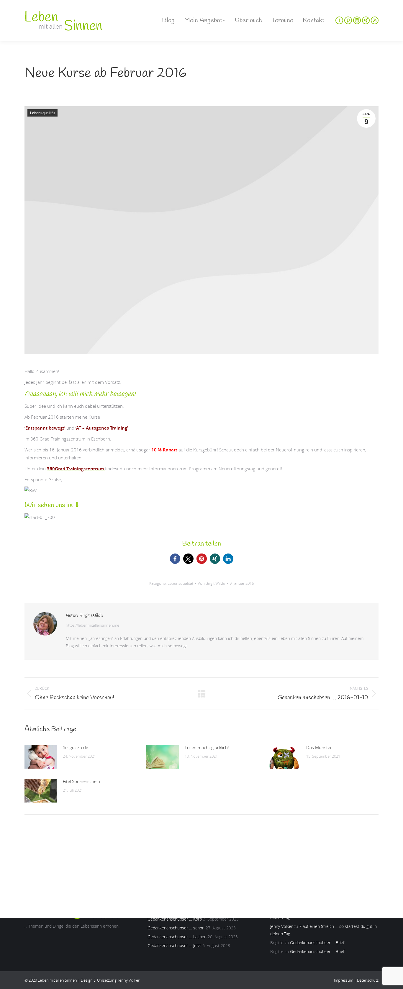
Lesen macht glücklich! (207, 747)
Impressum (343, 980)
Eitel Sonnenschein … (83, 781)
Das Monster (319, 747)
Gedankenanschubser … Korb (175, 919)
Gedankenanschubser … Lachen (177, 936)
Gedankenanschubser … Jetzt (174, 945)
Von (211, 583)
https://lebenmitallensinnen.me (92, 625)
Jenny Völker (281, 926)
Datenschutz (368, 980)
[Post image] (40, 757)
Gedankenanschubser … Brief (317, 942)
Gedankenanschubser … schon (176, 928)
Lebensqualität (42, 113)
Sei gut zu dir (76, 747)
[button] (175, 559)
